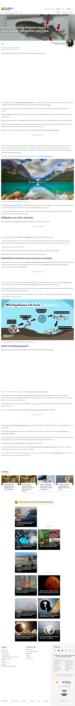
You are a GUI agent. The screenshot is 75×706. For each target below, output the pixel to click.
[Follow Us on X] (73, 651)
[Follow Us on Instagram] (59, 651)
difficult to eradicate (25, 237)
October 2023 (23, 267)
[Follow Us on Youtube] (62, 651)
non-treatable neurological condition (22, 102)
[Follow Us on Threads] (69, 651)
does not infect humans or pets (44, 447)
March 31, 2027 (33, 282)
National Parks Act (54, 130)
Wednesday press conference (12, 205)
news (5, 12)
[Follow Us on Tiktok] (66, 651)
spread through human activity (26, 395)
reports (49, 105)
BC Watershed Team (57, 453)
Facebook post (67, 282)
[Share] (2, 44)
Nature (10, 12)
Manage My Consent (6, 659)
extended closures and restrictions (35, 262)
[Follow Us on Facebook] (55, 651)
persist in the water (19, 443)
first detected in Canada (20, 222)
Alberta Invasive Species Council (38, 392)
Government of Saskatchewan (20, 425)
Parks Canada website (46, 156)
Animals (15, 12)
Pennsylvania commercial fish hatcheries (36, 410)
